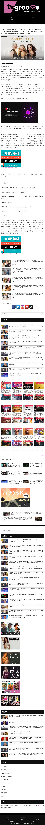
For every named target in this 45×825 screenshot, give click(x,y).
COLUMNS (11, 821)
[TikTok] (31, 307)
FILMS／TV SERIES (5, 63)
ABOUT (33, 821)
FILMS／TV (37, 817)
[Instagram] (22, 307)
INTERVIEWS (22, 817)
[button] (43, 313)
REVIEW (37, 819)
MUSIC (8, 819)
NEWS (12, 63)
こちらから (40, 805)
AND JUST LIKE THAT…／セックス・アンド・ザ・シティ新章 (12, 66)
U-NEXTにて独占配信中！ (8, 167)
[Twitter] (18, 307)
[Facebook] (14, 307)
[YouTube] (27, 307)
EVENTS (22, 819)
